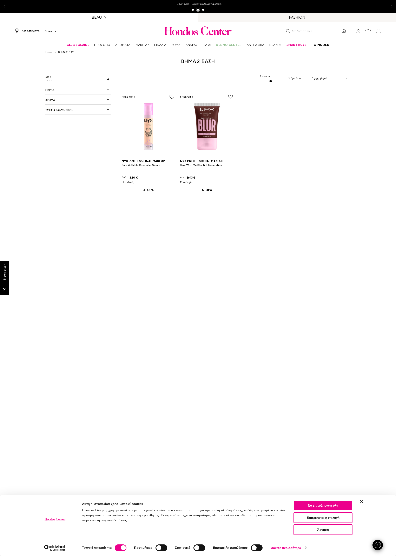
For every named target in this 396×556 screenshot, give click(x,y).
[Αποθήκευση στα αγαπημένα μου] (172, 96)
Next (390, 6)
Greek (48, 31)
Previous (6, 6)
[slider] (271, 81)
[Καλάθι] (378, 31)
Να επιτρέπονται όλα (323, 505)
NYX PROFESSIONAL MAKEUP (143, 161)
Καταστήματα (30, 30)
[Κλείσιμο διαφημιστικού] (361, 501)
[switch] (161, 547)
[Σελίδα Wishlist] (368, 31)
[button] (288, 31)
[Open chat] (377, 545)
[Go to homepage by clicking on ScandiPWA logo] (198, 30)
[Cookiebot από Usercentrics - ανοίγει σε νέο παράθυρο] (55, 548)
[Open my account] (358, 31)
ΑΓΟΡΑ (148, 190)
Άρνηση (323, 529)
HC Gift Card (182, 3)
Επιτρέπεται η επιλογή (323, 517)
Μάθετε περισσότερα (285, 548)
